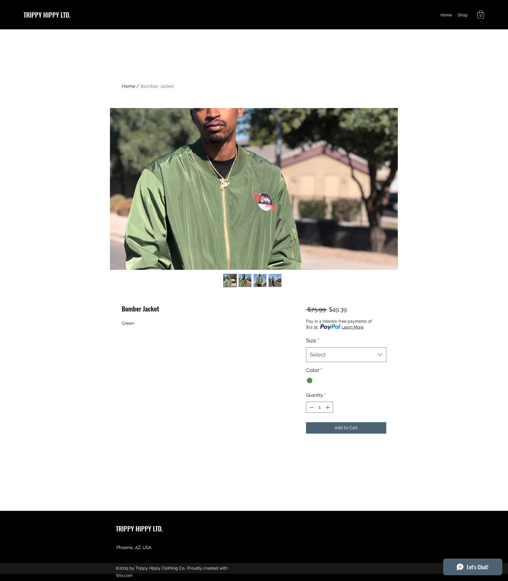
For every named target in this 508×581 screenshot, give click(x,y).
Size (312, 340)
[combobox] (346, 354)
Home (128, 86)
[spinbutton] (319, 407)
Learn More (352, 327)
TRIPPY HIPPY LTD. (47, 14)
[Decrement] (311, 407)
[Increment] (328, 407)
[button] (480, 14)
